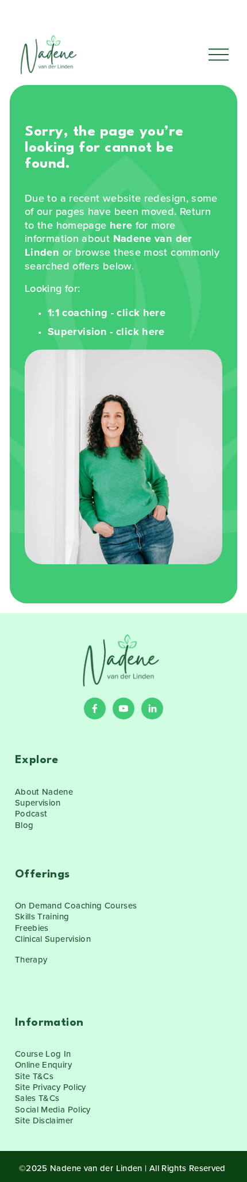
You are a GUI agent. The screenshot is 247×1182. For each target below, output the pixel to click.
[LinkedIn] (152, 708)
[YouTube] (123, 708)
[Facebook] (95, 708)
